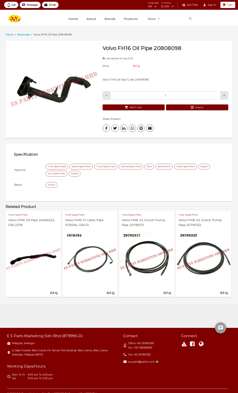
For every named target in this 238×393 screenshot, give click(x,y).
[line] (141, 128)
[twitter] (115, 128)
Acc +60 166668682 (140, 347)
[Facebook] (192, 344)
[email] (149, 128)
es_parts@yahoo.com (141, 361)
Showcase (23, 34)
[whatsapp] (132, 128)
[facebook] (106, 128)
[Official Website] (201, 344)
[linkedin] (123, 128)
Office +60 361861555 (141, 343)
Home (10, 34)
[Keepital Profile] (184, 343)
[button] (54, 89)
